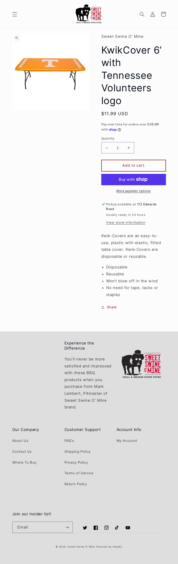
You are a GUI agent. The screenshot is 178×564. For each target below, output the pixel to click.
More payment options (133, 191)
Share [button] (112, 307)
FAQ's (69, 441)
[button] (14, 14)
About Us (20, 441)
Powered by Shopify (109, 546)
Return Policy (75, 484)
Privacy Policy (76, 462)
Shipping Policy (77, 451)
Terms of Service (79, 473)
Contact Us (22, 451)
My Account (127, 441)
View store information (125, 222)
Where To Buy (24, 462)
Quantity (108, 138)
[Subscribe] (67, 527)
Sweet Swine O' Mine (81, 546)
